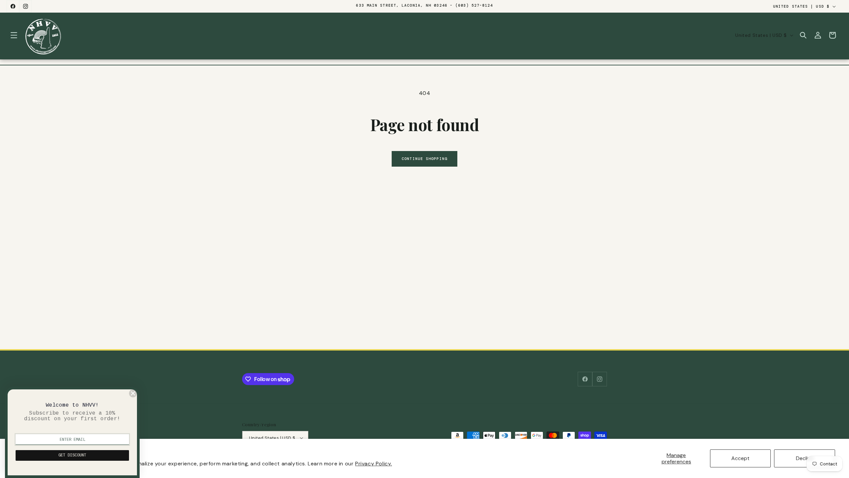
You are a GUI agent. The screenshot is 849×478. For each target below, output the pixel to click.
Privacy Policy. (373, 463)
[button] (14, 35)
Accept (740, 458)
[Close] (133, 393)
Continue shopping (424, 158)
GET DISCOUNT (72, 455)
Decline (805, 458)
